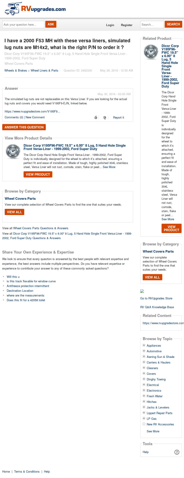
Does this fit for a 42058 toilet (26, 300)
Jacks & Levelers (158, 407)
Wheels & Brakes (15, 70)
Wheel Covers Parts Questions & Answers (40, 228)
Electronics (154, 390)
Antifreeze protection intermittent (28, 286)
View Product (38, 174)
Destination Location (20, 290)
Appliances (154, 345)
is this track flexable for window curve (31, 281)
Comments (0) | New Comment (25, 117)
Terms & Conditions (27, 471)
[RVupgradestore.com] (35, 8)
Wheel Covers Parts (20, 198)
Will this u (13, 276)
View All (14, 212)
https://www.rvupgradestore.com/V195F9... (32, 111)
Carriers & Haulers (159, 362)
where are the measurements (25, 295)
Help (146, 452)
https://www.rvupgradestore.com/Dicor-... (161, 323)
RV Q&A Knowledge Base (157, 307)
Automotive (154, 351)
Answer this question (24, 127)
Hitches (152, 401)
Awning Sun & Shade (160, 356)
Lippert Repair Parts (160, 413)
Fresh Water (154, 396)
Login (110, 25)
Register (126, 25)
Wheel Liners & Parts (44, 70)
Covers (151, 373)
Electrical (153, 384)
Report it (118, 117)
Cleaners (152, 368)
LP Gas (152, 418)
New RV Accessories (160, 424)
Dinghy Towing (156, 379)
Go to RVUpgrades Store (156, 298)
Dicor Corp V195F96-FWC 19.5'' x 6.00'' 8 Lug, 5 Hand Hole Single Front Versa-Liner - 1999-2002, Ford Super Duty (75, 147)
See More (109, 167)
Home (6, 471)
